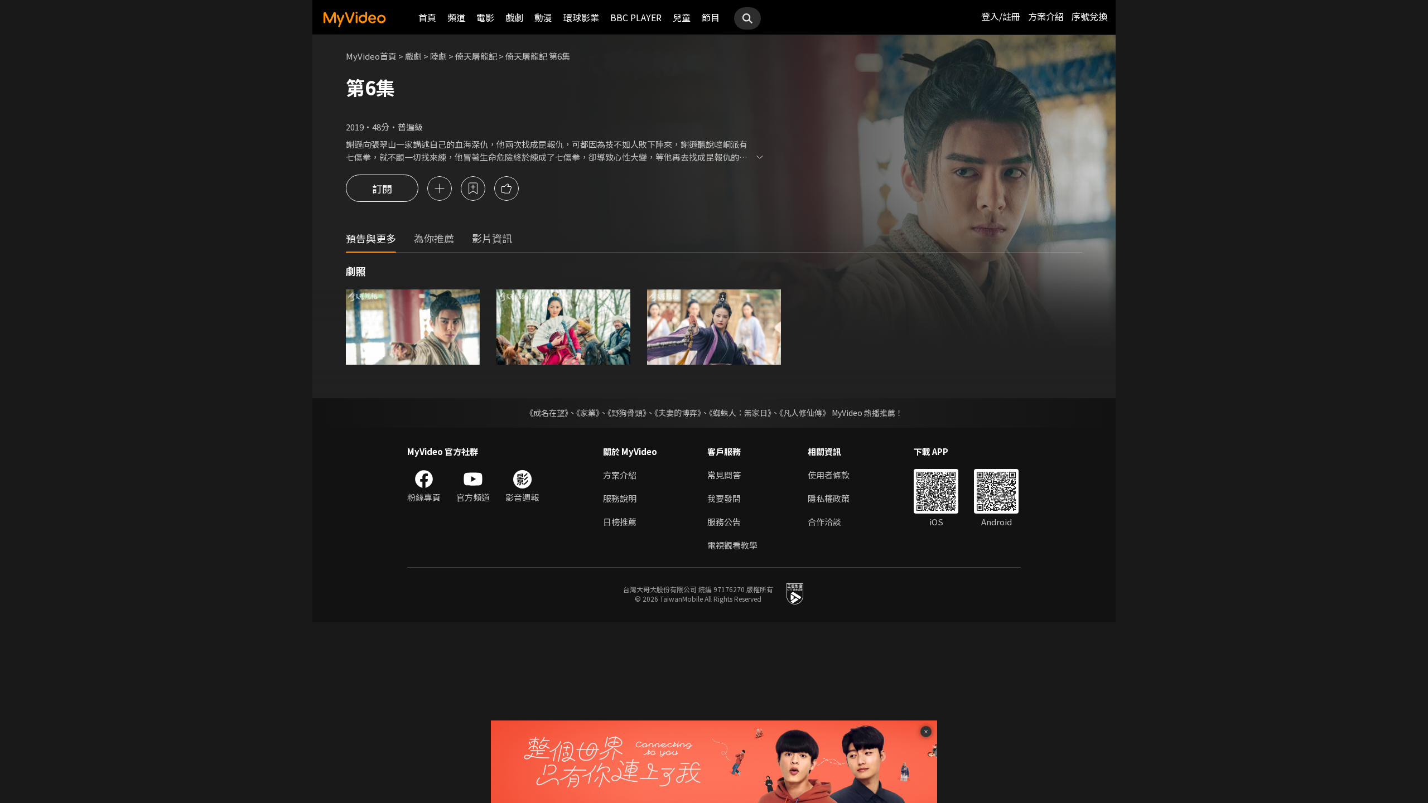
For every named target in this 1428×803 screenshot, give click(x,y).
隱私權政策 (829, 498)
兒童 (682, 17)
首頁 (427, 17)
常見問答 (724, 475)
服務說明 (619, 498)
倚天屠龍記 (476, 56)
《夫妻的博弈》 (677, 412)
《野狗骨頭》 (627, 412)
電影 (485, 17)
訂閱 (382, 188)
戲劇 (514, 17)
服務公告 (724, 522)
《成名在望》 (546, 412)
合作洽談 (824, 522)
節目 (711, 17)
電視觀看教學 (732, 545)
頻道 (456, 17)
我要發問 (724, 498)
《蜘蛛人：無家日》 (740, 412)
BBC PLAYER (636, 17)
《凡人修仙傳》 (804, 412)
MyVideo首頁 (371, 56)
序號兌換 (1089, 16)
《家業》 (588, 412)
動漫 (543, 17)
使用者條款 (829, 475)
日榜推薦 (619, 522)
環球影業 (581, 17)
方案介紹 (1046, 16)
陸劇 (438, 56)
